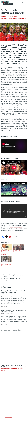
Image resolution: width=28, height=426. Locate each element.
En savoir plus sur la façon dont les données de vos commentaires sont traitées (13, 368)
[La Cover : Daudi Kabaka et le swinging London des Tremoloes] (18, 247)
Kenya (5, 18)
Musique (20, 18)
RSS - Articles (8, 417)
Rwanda (24, 18)
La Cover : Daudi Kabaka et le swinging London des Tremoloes (18, 252)
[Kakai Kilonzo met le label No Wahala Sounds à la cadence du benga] (6, 247)
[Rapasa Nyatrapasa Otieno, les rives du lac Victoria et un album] (6, 259)
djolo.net (6, 422)
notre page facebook (16, 227)
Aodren (15, 16)
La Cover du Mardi (12, 18)
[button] (23, 2)
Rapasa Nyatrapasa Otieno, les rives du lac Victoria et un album (6, 264)
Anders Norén (24, 422)
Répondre (4, 306)
